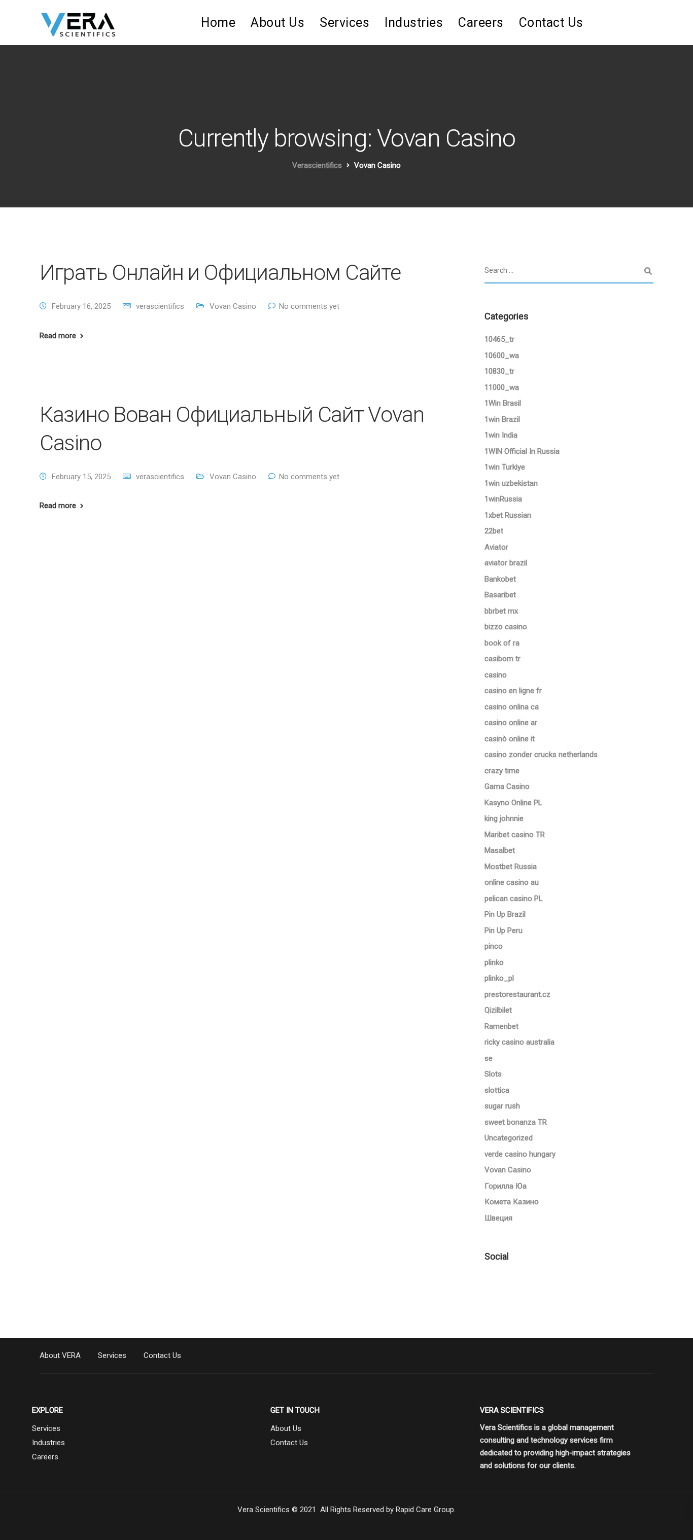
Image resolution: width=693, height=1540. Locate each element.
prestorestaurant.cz (517, 994)
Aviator (496, 547)
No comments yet (309, 306)
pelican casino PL (513, 898)
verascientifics (160, 306)
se (488, 1058)
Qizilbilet (498, 1010)
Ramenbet (501, 1026)
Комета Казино (511, 1201)
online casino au (511, 882)
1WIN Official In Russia (522, 451)
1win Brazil (502, 419)
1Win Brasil (502, 403)
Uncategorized (508, 1137)
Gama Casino (507, 786)
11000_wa (501, 387)
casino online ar (510, 722)
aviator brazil (505, 562)
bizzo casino (505, 626)
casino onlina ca (511, 706)
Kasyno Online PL (513, 802)
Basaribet (500, 594)
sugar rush (502, 1106)
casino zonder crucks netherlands (541, 754)
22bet (493, 530)
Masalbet (499, 850)
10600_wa (501, 355)
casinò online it (509, 738)
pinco (493, 946)
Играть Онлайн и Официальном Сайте (220, 272)
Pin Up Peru (503, 930)
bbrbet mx (501, 611)
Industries (414, 22)
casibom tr (502, 658)
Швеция (498, 1218)
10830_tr (499, 371)
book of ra (501, 643)
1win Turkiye (504, 467)
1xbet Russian (507, 515)
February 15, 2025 (81, 476)
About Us (277, 22)
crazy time (501, 770)
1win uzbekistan (511, 483)
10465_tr (499, 339)
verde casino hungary (520, 1154)
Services (344, 22)
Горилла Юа (505, 1186)
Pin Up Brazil (505, 914)
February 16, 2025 (81, 306)
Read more (58, 336)
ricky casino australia (519, 1042)
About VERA (60, 1355)
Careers (481, 22)
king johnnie (504, 818)
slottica (496, 1090)
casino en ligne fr (513, 690)
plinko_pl (499, 978)
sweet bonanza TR (515, 1122)
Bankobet (500, 579)
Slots (493, 1074)
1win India (500, 435)
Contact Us (551, 22)
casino (495, 674)
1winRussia (503, 499)
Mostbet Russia (510, 866)
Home (218, 22)
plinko (494, 962)
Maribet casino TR (514, 834)
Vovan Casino (233, 306)
